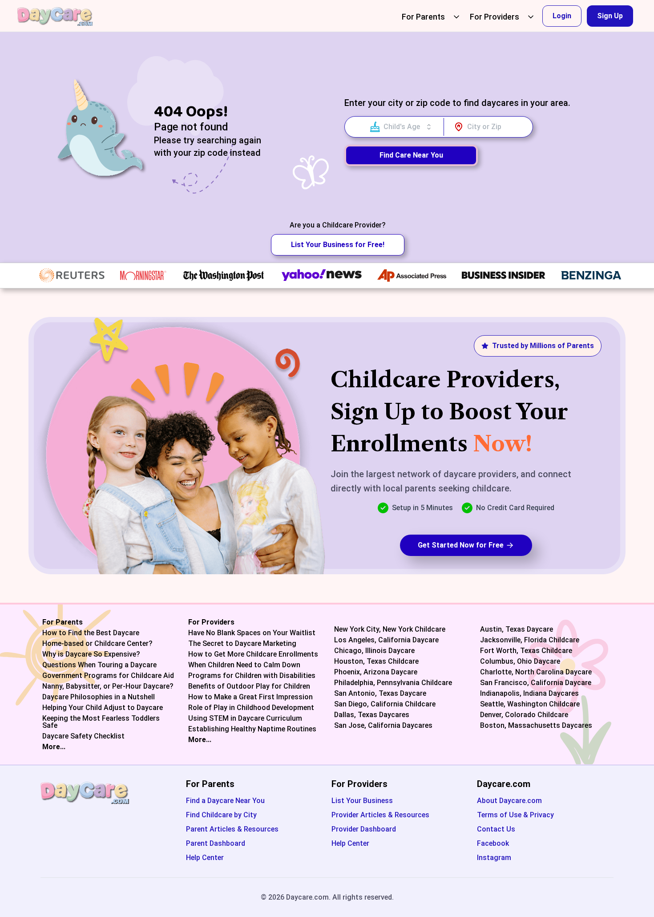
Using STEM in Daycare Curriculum (245, 718)
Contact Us (496, 829)
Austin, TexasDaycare (516, 629)
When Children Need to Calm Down (244, 665)
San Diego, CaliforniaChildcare (385, 704)
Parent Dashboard (215, 843)
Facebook (493, 843)
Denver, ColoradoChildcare (524, 714)
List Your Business (362, 800)
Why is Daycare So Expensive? (91, 654)
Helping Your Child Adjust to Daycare (102, 707)
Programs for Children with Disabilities (251, 675)
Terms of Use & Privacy (515, 815)
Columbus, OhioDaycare (520, 661)
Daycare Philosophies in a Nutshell (98, 697)
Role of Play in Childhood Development (251, 707)
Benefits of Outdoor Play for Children (249, 686)
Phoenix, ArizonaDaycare (375, 672)
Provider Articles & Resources (380, 815)
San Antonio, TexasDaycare (380, 693)
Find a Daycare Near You (225, 800)
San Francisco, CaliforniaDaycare (535, 682)
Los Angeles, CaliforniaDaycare (386, 640)
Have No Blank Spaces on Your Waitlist (251, 633)
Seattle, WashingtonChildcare (530, 704)
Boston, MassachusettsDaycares (536, 725)
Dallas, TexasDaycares (371, 714)
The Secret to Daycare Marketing (242, 643)
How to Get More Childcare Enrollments (253, 654)
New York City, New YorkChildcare (389, 629)
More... (53, 747)
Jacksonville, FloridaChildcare (529, 640)
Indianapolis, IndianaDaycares (529, 693)
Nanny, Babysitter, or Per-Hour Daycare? (108, 686)
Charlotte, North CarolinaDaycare (536, 672)
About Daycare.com (509, 800)
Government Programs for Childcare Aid (108, 675)
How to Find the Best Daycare (90, 633)
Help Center (205, 857)
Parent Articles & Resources (232, 829)
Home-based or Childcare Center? (97, 643)
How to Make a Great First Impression (250, 697)
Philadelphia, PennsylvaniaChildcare (393, 682)
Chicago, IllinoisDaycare (374, 650)
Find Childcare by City (221, 815)
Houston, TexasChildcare (376, 661)
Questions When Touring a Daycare (99, 665)
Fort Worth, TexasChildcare (526, 650)
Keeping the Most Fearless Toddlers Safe (101, 722)
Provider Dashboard (363, 829)
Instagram (494, 857)
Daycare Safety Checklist (83, 736)
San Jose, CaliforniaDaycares (383, 725)
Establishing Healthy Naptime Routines (252, 729)
